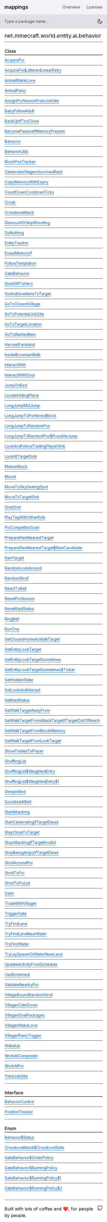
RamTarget (14, 558)
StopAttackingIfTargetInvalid (30, 842)
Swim (9, 893)
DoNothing (14, 232)
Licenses (95, 7)
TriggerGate (16, 913)
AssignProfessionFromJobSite (32, 100)
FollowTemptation (20, 263)
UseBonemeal (17, 974)
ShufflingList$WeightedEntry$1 (32, 781)
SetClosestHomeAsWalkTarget (32, 639)
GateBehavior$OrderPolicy (29, 1157)
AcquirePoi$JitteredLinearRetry (33, 70)
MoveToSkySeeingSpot (26, 486)
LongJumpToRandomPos (27, 425)
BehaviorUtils (16, 151)
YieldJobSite (16, 1076)
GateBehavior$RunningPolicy (31, 1167)
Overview (71, 7)
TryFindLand (16, 923)
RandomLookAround (23, 568)
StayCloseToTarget (22, 832)
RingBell (12, 618)
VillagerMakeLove (21, 1025)
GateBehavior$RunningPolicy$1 (33, 1178)
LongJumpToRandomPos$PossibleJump (41, 436)
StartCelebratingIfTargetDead (31, 822)
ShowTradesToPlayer (24, 751)
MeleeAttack (16, 466)
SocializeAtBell (18, 801)
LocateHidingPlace (22, 395)
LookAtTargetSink (21, 456)
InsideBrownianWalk (23, 354)
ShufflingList (15, 761)
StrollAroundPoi (19, 862)
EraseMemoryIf (18, 253)
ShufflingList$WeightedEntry (30, 771)
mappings (16, 7)
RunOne (12, 629)
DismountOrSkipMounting (27, 222)
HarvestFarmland (20, 344)
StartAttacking (17, 812)
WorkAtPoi (14, 1066)
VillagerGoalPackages (25, 1015)
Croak (10, 202)
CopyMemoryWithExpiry (27, 182)
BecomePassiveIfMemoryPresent (35, 131)
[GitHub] (100, 1212)
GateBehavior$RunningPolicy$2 (33, 1188)
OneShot (13, 507)
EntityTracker (17, 243)
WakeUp (12, 1045)
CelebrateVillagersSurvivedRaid (33, 171)
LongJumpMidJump (22, 405)
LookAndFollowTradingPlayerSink (35, 446)
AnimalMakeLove (20, 80)
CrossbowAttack (19, 212)
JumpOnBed (16, 385)
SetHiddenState (19, 679)
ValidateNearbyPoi (21, 984)
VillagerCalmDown (21, 1005)
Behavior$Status (19, 1137)
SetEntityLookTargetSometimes (33, 659)
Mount (10, 476)
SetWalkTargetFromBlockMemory (35, 730)
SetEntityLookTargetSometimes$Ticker (40, 669)
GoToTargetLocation (23, 324)
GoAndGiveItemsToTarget (28, 293)
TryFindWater (17, 944)
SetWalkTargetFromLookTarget (33, 740)
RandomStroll (17, 578)
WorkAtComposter (21, 1055)
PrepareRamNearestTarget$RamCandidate (43, 547)
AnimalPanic (15, 90)
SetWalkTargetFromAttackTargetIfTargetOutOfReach (52, 720)
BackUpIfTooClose (22, 121)
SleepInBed (15, 791)
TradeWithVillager (21, 903)
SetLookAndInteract (22, 690)
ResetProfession (20, 598)
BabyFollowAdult (19, 110)
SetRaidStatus (17, 700)
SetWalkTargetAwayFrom (27, 710)
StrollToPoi (14, 873)
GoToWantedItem (20, 334)
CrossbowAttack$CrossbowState (34, 1147)
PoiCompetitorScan (22, 527)
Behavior (13, 141)
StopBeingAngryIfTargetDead (31, 852)
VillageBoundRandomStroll (29, 994)
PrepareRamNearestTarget (29, 537)
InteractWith (15, 364)
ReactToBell (16, 588)
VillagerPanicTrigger (23, 1035)
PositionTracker (19, 1111)
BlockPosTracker (20, 161)
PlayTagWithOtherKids (25, 517)
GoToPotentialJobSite (24, 314)
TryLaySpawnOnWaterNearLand (34, 954)
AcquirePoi (14, 60)
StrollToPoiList (17, 883)
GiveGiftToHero (19, 283)
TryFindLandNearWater (26, 933)
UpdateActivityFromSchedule (31, 964)
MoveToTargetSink (22, 497)
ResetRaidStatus (19, 608)
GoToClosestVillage (22, 304)
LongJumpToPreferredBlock (30, 415)
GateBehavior (17, 273)
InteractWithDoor (20, 375)
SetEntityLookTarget (23, 649)
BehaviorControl (19, 1101)
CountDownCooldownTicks (29, 192)
